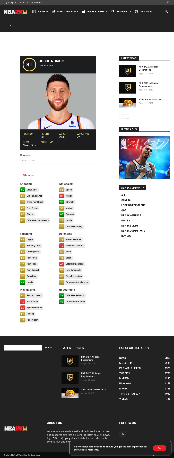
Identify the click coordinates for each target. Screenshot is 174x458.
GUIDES (125, 220)
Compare (25, 155)
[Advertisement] (87, 44)
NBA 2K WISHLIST (131, 215)
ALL (123, 195)
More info (93, 449)
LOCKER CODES (96, 11)
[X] (167, 2)
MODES (145, 11)
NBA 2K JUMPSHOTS (133, 230)
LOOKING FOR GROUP (133, 205)
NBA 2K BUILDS (129, 225)
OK (159, 448)
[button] (166, 11)
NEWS (41, 11)
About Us (24, 2)
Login (6, 2)
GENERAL (126, 200)
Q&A (123, 210)
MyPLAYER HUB (66, 11)
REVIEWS (126, 236)
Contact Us (36, 2)
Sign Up (13, 2)
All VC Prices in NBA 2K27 (151, 99)
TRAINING (122, 11)
